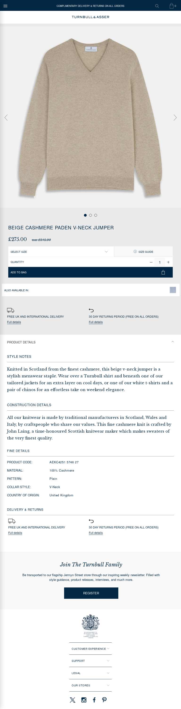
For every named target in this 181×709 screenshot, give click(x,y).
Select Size (19, 251)
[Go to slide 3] (95, 215)
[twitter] (72, 700)
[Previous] (6, 117)
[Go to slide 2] (90, 215)
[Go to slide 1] (85, 215)
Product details (21, 342)
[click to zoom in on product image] (90, 117)
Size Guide (145, 251)
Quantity (17, 262)
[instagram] (84, 700)
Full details (14, 322)
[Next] (175, 117)
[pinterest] (103, 700)
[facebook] (94, 700)
